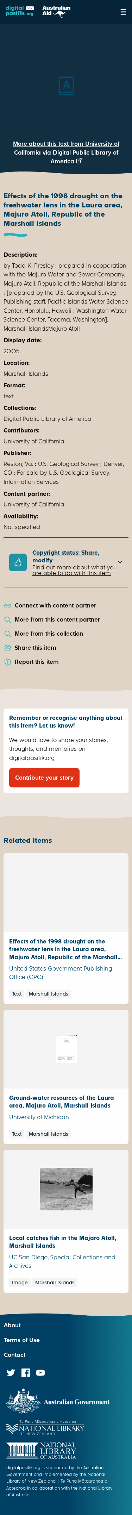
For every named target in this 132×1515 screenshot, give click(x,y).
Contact (14, 1355)
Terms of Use (22, 1340)
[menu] (123, 12)
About (12, 1325)
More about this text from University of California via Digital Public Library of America (66, 152)
